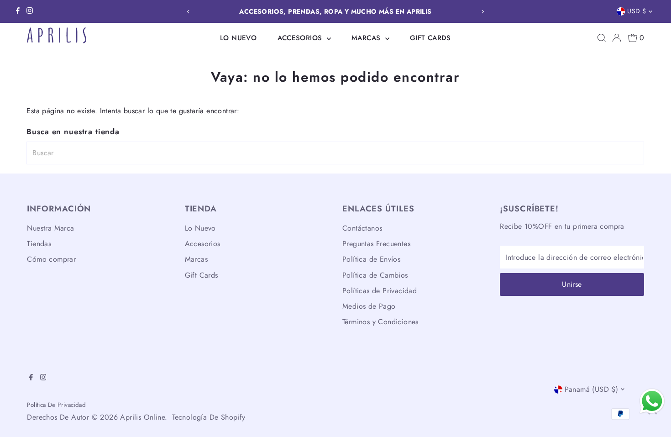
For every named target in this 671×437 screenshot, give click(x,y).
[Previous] (188, 11)
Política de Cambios (375, 275)
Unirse (572, 284)
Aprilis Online (142, 417)
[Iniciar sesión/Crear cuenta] (617, 38)
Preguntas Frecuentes (376, 243)
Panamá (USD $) (592, 389)
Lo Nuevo (238, 38)
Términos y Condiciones (380, 321)
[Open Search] (602, 38)
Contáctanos (362, 228)
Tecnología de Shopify (208, 417)
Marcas (367, 38)
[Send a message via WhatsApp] (652, 401)
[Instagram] (29, 11)
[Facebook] (18, 11)
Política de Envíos (371, 259)
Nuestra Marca (50, 228)
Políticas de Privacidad (379, 290)
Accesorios (301, 38)
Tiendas (39, 243)
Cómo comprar (51, 259)
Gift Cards (430, 38)
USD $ (636, 11)
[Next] (482, 11)
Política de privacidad (56, 404)
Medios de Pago (369, 306)
